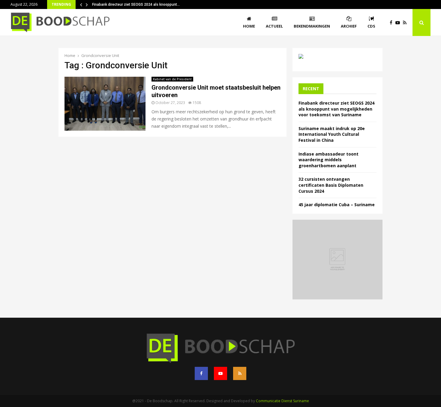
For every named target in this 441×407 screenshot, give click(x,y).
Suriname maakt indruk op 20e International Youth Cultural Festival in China (331, 134)
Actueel (274, 26)
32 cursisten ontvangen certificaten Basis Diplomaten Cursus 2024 (330, 185)
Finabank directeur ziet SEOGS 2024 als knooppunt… (136, 4)
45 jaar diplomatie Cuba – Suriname (336, 204)
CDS (371, 26)
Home (249, 26)
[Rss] (406, 22)
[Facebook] (392, 22)
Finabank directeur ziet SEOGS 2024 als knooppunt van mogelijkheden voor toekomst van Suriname (336, 108)
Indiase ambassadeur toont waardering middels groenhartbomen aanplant (328, 159)
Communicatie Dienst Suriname (282, 400)
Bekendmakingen (312, 26)
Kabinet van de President (172, 79)
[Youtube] (399, 22)
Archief (349, 26)
